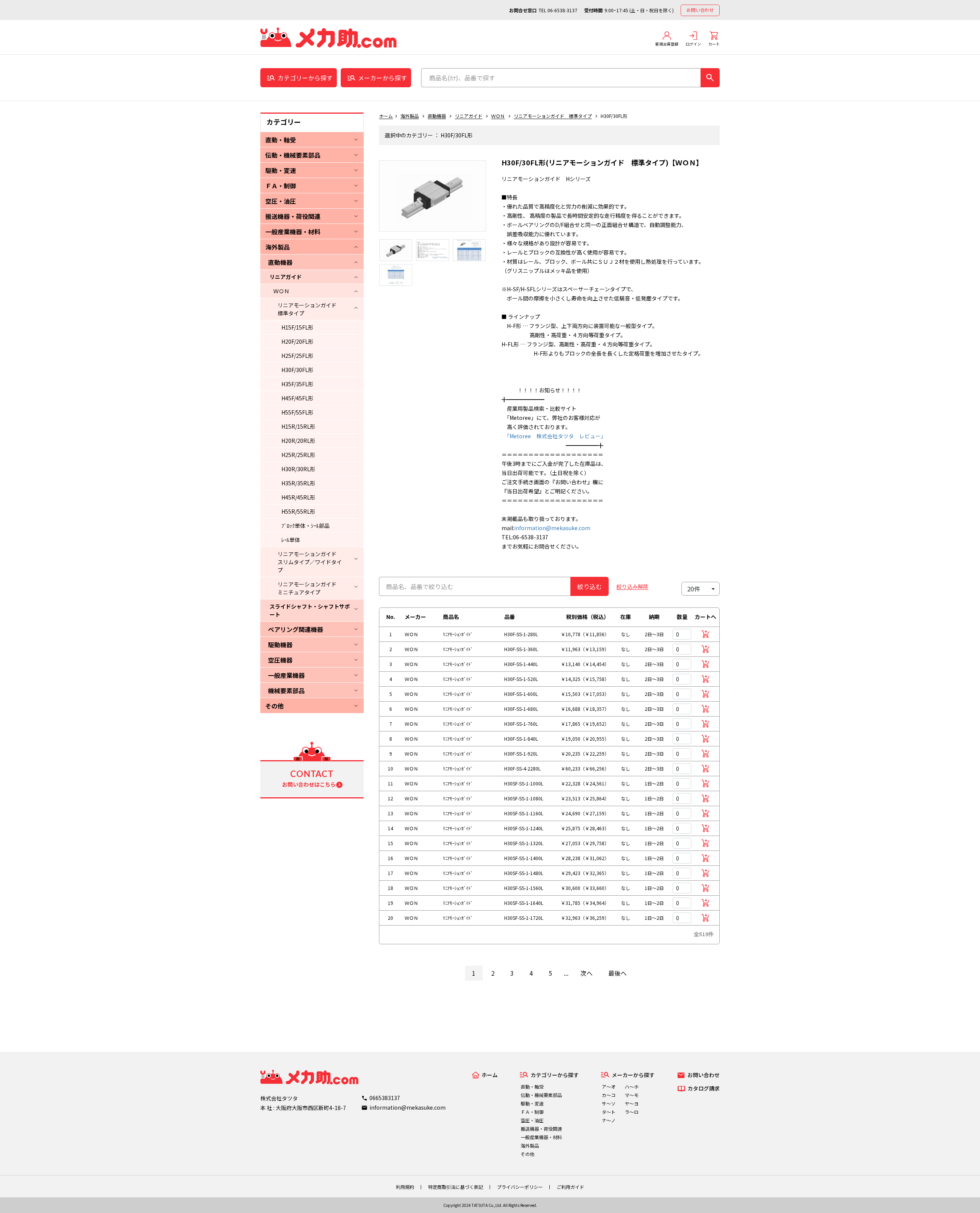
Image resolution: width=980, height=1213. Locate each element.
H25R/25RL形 (298, 455)
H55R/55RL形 (298, 511)
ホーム (386, 116)
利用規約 (405, 1187)
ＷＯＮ (281, 291)
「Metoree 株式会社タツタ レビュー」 (553, 436)
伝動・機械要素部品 (292, 155)
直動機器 (280, 262)
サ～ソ (609, 1103)
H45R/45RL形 (298, 497)
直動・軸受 (280, 139)
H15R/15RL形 (298, 426)
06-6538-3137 (562, 10)
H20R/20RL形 (298, 440)
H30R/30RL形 (298, 469)
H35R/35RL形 (298, 483)
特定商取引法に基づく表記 (455, 1187)
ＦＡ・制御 (280, 185)
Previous (373, 200)
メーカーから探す (382, 77)
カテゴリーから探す (305, 77)
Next (492, 200)
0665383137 (384, 1098)
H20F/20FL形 (297, 341)
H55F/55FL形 (297, 412)
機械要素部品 (286, 690)
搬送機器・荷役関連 (292, 216)
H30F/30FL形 (297, 370)
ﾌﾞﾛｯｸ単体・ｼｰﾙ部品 (305, 525)
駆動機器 (280, 644)
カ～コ (609, 1095)
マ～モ (632, 1095)
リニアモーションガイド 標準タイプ (310, 309)
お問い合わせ (700, 10)
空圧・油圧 (280, 201)
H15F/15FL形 (297, 327)
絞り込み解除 (632, 586)
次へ (586, 973)
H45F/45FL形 (297, 398)
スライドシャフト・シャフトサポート (310, 610)
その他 (274, 705)
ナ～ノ (609, 1120)
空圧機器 (280, 659)
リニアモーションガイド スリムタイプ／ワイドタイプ (310, 562)
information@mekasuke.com (552, 528)
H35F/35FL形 (297, 384)
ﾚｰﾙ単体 (290, 540)
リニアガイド (286, 277)
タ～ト (609, 1112)
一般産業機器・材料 (292, 231)
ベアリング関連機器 (295, 629)
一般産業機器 (286, 675)
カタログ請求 (704, 1088)
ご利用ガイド (570, 1187)
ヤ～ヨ (632, 1103)
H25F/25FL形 (297, 355)
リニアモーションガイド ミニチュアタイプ (310, 588)
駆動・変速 (280, 170)
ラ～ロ (632, 1112)
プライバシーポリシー (520, 1187)
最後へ (617, 973)
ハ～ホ (632, 1086)
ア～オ (609, 1086)
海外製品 (277, 246)
